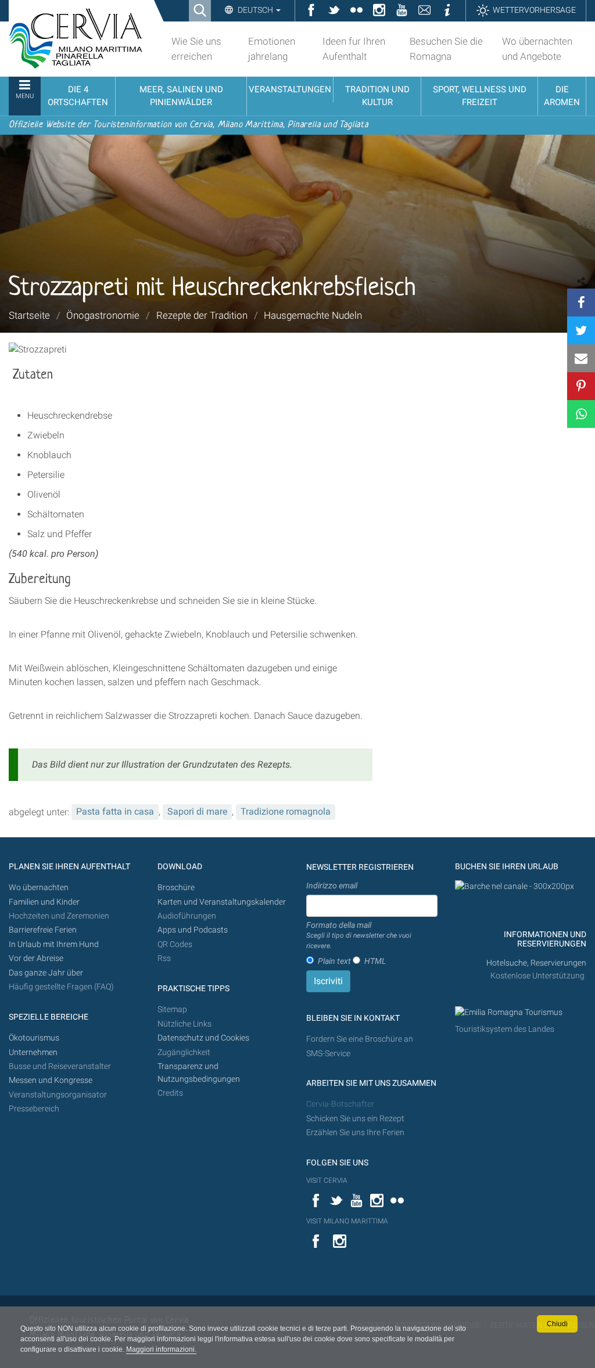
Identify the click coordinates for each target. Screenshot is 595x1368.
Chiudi (557, 1324)
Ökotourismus (34, 1038)
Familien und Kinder (44, 902)
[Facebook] (581, 302)
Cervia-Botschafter (340, 1104)
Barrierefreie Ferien (43, 930)
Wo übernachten (39, 887)
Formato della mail (358, 935)
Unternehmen (33, 1052)
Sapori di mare (197, 811)
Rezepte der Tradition (202, 315)
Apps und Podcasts (192, 930)
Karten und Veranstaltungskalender (221, 902)
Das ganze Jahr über (46, 973)
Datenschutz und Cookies (204, 1038)
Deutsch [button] (255, 10)
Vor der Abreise (36, 958)
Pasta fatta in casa (115, 811)
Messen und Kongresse (50, 1080)
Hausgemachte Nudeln (313, 315)
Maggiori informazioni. (161, 1349)
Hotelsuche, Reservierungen (536, 963)
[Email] (581, 358)
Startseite (29, 315)
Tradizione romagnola (286, 811)
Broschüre (176, 887)
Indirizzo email (331, 885)
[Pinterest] (581, 386)
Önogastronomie (102, 315)
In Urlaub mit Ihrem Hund (54, 944)
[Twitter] (581, 330)
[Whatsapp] (581, 414)
